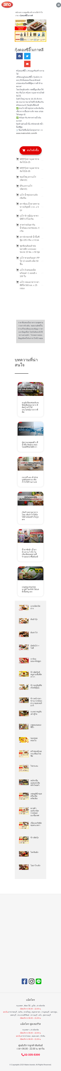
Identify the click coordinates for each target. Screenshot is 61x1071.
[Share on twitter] (27, 56)
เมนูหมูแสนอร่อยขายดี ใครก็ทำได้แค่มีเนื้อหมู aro (30, 589)
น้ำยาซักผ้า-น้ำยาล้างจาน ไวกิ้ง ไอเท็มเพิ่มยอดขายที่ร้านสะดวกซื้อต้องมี (30, 553)
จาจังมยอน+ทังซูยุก (35, 660)
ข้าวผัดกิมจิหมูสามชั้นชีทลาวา (36, 674)
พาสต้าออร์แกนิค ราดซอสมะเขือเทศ (34, 811)
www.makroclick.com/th (26, 133)
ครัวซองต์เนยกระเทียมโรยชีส (36, 753)
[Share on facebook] (19, 56)
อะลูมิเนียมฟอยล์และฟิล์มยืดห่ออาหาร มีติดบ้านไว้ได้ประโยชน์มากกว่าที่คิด (30, 407)
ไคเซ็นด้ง (34, 852)
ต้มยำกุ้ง (33, 619)
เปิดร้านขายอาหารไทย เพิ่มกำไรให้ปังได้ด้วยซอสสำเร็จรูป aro (30, 515)
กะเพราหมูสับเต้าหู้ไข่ (36, 713)
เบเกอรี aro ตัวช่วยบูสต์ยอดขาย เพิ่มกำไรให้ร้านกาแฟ (30, 479)
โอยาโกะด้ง (35, 865)
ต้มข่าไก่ (34, 633)
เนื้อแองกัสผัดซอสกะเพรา (36, 824)
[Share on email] (27, 64)
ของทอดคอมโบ (34, 739)
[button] (30, 150)
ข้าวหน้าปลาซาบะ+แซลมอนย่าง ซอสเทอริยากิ (37, 702)
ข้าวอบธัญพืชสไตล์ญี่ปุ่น (36, 686)
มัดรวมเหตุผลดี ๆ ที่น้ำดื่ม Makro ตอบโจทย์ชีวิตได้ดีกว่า (30, 444)
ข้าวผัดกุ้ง (34, 838)
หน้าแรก (18, 12)
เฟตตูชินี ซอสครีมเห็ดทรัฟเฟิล (36, 796)
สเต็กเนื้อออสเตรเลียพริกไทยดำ (35, 782)
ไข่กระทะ (34, 766)
